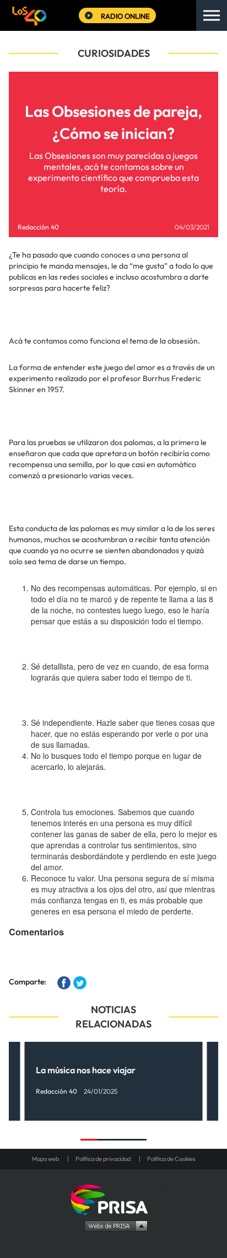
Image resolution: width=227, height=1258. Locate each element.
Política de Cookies (171, 1159)
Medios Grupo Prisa (113, 1225)
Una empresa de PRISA (113, 1198)
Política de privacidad (103, 1159)
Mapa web (45, 1159)
